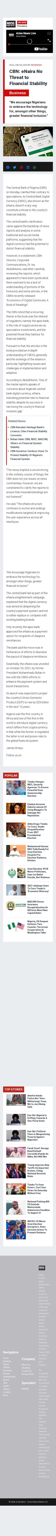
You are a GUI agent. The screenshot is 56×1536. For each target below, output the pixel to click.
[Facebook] (6, 761)
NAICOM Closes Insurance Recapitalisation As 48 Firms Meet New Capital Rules (37, 907)
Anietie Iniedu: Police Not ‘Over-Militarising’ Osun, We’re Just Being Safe (37, 1101)
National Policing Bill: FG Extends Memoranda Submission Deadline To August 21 (38, 1207)
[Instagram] (9, 761)
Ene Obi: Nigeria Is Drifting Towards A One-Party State (37, 1118)
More (5, 1395)
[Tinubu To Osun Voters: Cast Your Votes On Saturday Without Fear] (16, 1184)
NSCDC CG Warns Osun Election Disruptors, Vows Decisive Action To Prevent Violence (37, 1227)
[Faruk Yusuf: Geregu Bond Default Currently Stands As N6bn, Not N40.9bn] (16, 1147)
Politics (6, 1373)
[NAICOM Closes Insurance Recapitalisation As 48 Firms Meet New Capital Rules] (16, 901)
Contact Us (27, 1371)
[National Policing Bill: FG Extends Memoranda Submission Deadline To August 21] (16, 1201)
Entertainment (9, 1377)
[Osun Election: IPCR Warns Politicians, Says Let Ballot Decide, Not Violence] (16, 868)
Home (6, 1358)
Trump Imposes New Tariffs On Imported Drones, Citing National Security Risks (38, 1171)
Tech (5, 1383)
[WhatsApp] (11, 761)
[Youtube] (12, 761)
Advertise (26, 1368)
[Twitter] (8, 761)
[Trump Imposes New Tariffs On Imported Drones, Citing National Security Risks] (16, 1164)
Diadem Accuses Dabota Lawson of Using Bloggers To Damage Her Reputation (37, 810)
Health (6, 1386)
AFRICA (6, 1367)
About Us (26, 1365)
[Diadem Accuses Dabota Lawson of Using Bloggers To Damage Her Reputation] (16, 803)
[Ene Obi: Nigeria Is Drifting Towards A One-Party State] (16, 1114)
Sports (6, 1380)
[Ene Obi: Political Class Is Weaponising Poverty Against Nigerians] (16, 1131)
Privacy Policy (28, 1374)
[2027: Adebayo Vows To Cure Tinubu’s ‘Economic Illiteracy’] (16, 885)
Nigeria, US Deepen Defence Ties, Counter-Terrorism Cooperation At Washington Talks (37, 927)
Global (6, 1364)
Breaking (7, 1361)
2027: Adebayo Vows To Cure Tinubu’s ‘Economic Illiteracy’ (38, 888)
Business (17, 93)
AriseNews (36, 65)
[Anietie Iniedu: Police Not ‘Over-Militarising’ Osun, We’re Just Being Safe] (16, 1095)
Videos (6, 1389)
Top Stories (14, 1089)
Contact (6, 1392)
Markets (25, 1389)
